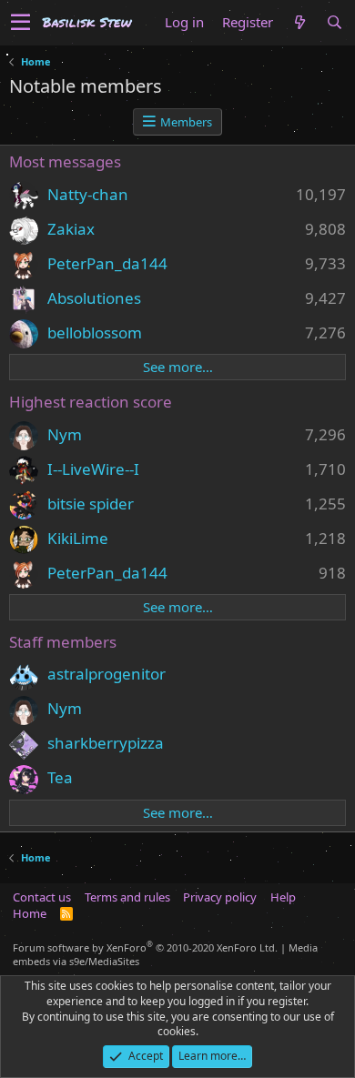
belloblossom (94, 332)
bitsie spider (90, 503)
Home (29, 913)
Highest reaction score (90, 401)
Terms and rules (127, 897)
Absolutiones (94, 297)
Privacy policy (220, 897)
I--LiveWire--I (93, 468)
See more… (178, 367)
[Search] (334, 22)
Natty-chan (87, 194)
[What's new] (299, 22)
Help (283, 897)
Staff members (63, 641)
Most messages (65, 161)
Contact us (42, 897)
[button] (20, 22)
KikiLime (77, 538)
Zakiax (71, 228)
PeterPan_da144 (107, 263)
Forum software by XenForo (145, 947)
